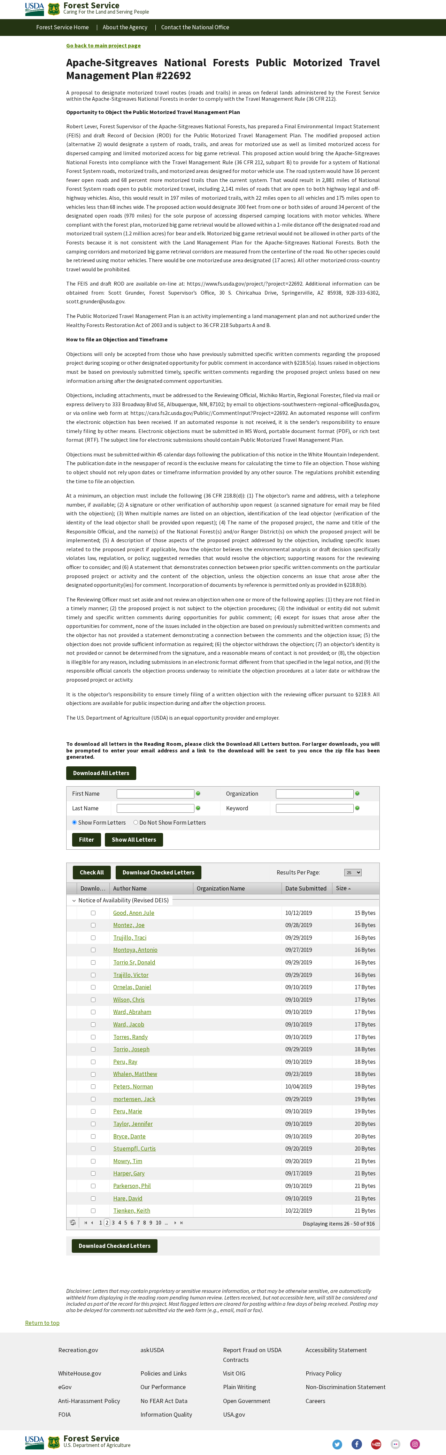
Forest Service (91, 1438)
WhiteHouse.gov (79, 1373)
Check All (92, 872)
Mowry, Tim (127, 1161)
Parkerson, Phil (132, 1186)
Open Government (246, 1401)
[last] (181, 1223)
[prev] (92, 1223)
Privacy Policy (323, 1373)
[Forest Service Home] (54, 9)
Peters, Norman (133, 1086)
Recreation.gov (78, 1350)
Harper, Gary (129, 1173)
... (166, 1222)
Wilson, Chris (129, 999)
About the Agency (125, 27)
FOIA (64, 1414)
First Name (86, 793)
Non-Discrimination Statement (346, 1387)
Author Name (130, 888)
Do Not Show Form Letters (172, 822)
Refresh (73, 1222)
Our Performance (163, 1387)
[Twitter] (337, 1444)
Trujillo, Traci (129, 937)
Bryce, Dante (129, 1136)
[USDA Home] (34, 9)
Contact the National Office (195, 27)
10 (158, 1222)
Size (341, 888)
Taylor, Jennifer (133, 1124)
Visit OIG (234, 1373)
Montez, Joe (129, 925)
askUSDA (152, 1350)
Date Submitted (306, 888)
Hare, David (128, 1198)
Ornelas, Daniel (132, 987)
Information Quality (166, 1414)
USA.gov (234, 1414)
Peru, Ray (125, 1062)
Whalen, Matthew (135, 1074)
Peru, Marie (127, 1111)
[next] (175, 1223)
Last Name (85, 808)
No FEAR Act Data (163, 1401)
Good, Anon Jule (133, 913)
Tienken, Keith (131, 1210)
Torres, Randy (130, 1037)
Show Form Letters (102, 822)
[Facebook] (356, 1444)
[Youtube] (376, 1444)
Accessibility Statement (336, 1350)
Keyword (237, 808)
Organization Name (221, 888)
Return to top (42, 1323)
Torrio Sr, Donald (134, 962)
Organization (242, 793)
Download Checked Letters (158, 872)
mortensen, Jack (134, 1099)
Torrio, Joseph (131, 1049)
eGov (64, 1387)
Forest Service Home (62, 27)
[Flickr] (395, 1444)
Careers (315, 1401)
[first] (86, 1223)
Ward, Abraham (132, 1012)
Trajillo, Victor (130, 975)
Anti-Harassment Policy (89, 1401)
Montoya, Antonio (135, 950)
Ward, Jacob (128, 1024)
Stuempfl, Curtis (134, 1148)
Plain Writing (239, 1387)
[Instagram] (415, 1444)
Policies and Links (163, 1373)
